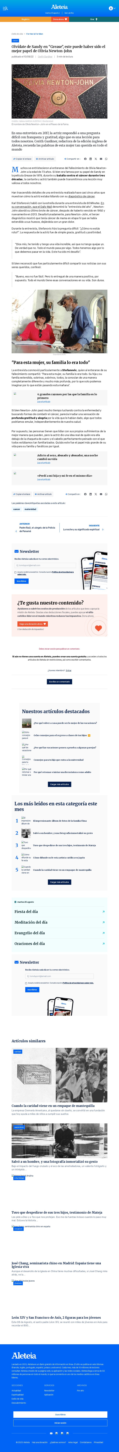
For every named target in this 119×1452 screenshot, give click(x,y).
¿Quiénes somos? (58, 1442)
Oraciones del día (30, 943)
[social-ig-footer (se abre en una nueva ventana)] (67, 1433)
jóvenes (18, 1283)
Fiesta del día (26, 911)
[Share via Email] (101, 159)
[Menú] (22, 8)
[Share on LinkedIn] (90, 159)
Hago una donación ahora (30, 624)
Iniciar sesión (60, 1422)
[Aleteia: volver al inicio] (59, 6)
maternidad (30, 509)
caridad (18, 1051)
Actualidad (16, 1390)
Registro (25, 19)
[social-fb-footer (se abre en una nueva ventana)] (56, 1433)
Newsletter (49, 1390)
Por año (80, 1390)
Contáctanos (86, 1442)
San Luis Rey (69, 13)
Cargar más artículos (59, 784)
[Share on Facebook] (85, 159)
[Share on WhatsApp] (106, 159)
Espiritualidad (18, 1394)
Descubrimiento (19, 1403)
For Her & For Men (34, 33)
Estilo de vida (17, 34)
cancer (16, 509)
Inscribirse (21, 581)
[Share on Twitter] (96, 159)
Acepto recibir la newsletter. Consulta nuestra (45, 573)
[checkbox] (15, 572)
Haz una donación (40, 1442)
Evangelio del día (30, 933)
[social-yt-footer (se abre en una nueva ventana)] (51, 1433)
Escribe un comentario (59, 681)
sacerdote (19, 1127)
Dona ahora (58, 19)
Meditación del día (31, 922)
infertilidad (19, 1178)
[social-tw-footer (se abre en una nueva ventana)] (62, 1433)
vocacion (18, 1228)
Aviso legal (73, 1442)
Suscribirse (60, 1414)
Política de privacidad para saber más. (78, 983)
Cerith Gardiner (45, 56)
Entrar (68, 670)
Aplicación (48, 1394)
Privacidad (98, 1442)
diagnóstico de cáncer (81, 196)
